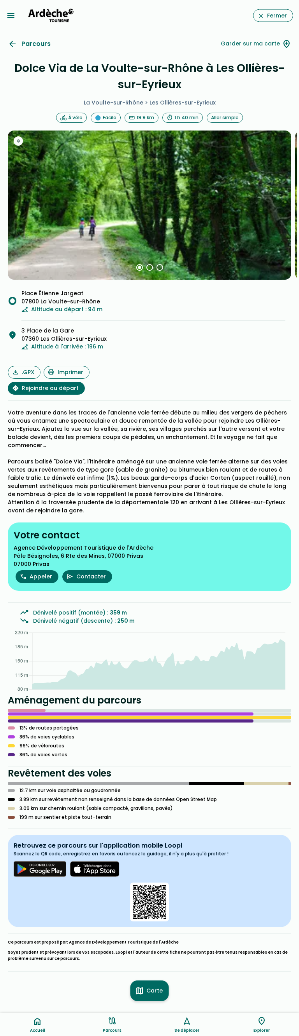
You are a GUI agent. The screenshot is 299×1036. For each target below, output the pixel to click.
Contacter (91, 576)
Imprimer (70, 372)
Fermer (277, 15)
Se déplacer (186, 1030)
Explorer (261, 1030)
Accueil (37, 1030)
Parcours (36, 43)
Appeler (41, 576)
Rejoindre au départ (50, 388)
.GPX (28, 372)
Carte (154, 990)
